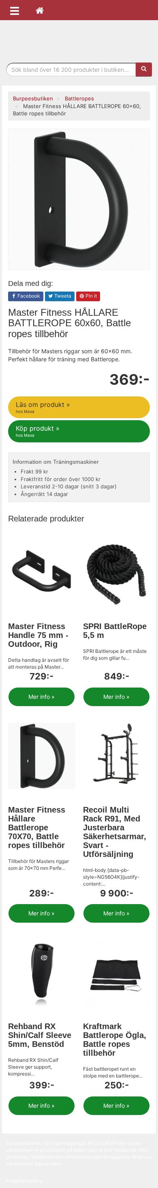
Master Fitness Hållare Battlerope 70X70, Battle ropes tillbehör (36, 827)
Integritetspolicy (24, 1181)
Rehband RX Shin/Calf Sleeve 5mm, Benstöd (39, 1035)
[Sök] (144, 69)
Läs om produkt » (43, 407)
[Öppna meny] (14, 10)
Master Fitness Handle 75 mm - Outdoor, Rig (38, 635)
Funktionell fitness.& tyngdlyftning (79, 39)
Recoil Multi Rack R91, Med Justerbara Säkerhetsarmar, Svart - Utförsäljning (114, 832)
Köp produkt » (38, 431)
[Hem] (39, 10)
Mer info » (41, 696)
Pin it (90, 296)
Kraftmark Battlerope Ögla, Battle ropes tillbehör (114, 1039)
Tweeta (62, 296)
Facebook (28, 296)
